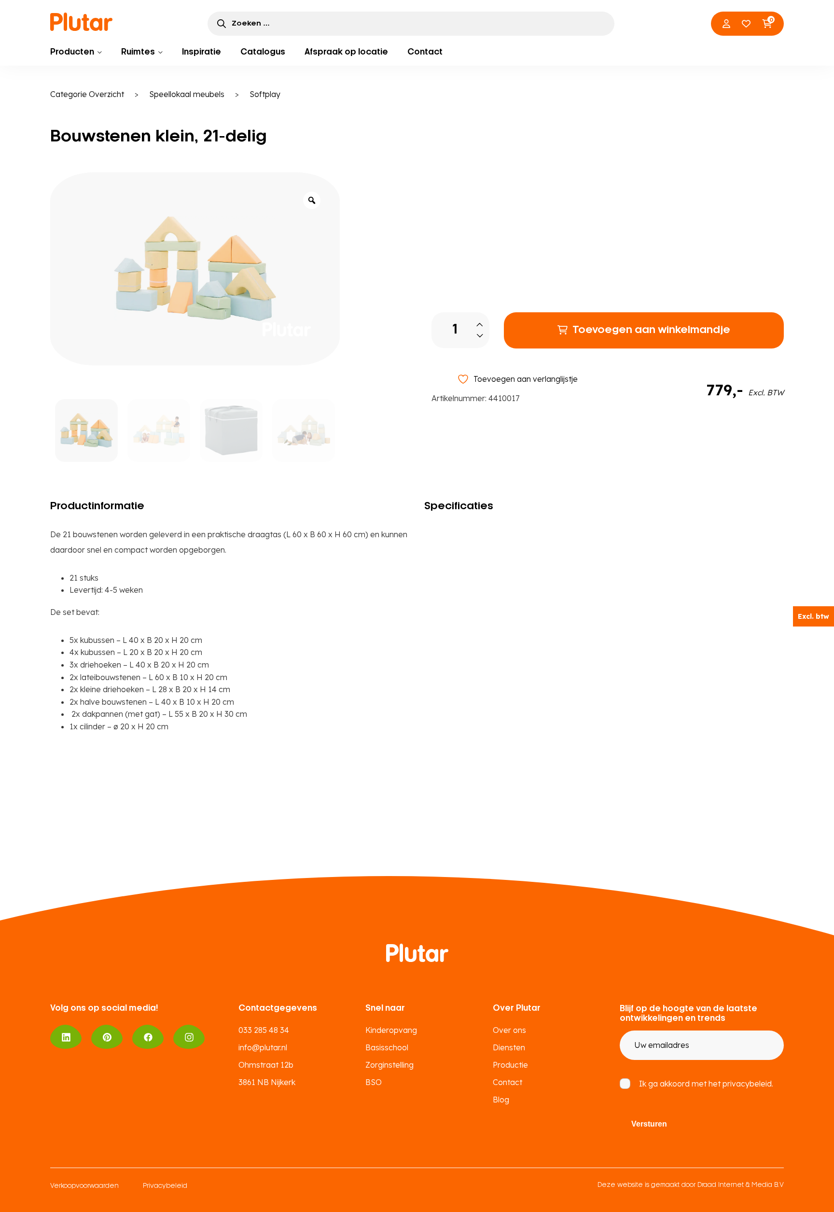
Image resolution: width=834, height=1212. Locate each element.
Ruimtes (138, 52)
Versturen (649, 1124)
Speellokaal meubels (186, 94)
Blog (501, 1099)
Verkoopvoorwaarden (84, 1186)
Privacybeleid (165, 1186)
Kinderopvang (391, 1030)
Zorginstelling (389, 1065)
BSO (373, 1082)
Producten (72, 52)
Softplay (265, 94)
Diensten (509, 1047)
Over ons (509, 1030)
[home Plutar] (81, 22)
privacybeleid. (748, 1083)
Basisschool (386, 1047)
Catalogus (262, 52)
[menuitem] (76, 52)
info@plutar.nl (262, 1047)
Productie (510, 1065)
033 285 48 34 (263, 1030)
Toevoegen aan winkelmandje (651, 330)
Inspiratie (201, 52)
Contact (425, 52)
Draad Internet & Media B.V (740, 1185)
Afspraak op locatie (346, 52)
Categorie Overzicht (87, 94)
